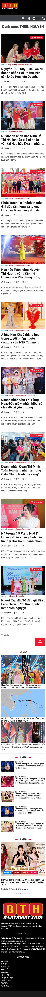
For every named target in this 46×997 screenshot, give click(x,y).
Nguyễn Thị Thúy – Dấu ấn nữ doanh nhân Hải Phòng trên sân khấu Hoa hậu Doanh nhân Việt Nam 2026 (22, 74)
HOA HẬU (4, 64)
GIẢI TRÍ (4, 198)
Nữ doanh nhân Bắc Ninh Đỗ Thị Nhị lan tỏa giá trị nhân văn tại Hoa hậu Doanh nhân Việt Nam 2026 (21, 141)
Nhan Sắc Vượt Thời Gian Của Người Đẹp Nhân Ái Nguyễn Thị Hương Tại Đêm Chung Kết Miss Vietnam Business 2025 (23, 747)
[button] (5, 871)
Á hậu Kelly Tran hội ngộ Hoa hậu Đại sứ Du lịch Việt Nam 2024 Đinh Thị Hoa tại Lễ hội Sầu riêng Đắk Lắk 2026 (29, 827)
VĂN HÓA (5, 986)
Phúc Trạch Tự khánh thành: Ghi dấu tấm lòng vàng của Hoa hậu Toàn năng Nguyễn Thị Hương (21, 208)
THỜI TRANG (22, 64)
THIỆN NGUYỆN (13, 64)
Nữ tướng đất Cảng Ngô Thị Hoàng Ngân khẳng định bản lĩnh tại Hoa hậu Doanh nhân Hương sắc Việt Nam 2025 (21, 539)
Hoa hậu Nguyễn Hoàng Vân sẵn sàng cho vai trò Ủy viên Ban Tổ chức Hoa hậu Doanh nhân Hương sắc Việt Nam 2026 (30, 782)
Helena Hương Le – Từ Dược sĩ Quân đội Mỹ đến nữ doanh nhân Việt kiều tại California (29, 766)
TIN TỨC (30, 64)
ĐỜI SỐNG (7, 872)
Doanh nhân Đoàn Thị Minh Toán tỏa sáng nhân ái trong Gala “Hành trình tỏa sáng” (21, 470)
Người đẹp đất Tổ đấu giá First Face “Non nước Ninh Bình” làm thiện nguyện (23, 604)
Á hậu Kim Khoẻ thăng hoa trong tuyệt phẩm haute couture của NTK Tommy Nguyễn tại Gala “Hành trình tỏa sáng (21, 342)
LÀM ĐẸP (4, 972)
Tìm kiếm (5, 635)
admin (8, 81)
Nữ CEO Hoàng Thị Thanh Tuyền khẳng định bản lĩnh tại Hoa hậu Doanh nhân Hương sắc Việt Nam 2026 (28, 797)
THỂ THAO (5, 975)
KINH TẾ (4, 969)
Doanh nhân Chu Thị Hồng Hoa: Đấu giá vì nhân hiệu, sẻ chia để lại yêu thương (21, 403)
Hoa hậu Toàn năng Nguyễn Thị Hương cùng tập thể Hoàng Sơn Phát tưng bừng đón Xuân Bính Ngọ (20, 275)
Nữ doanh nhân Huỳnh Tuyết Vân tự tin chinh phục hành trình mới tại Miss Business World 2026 (30, 811)
